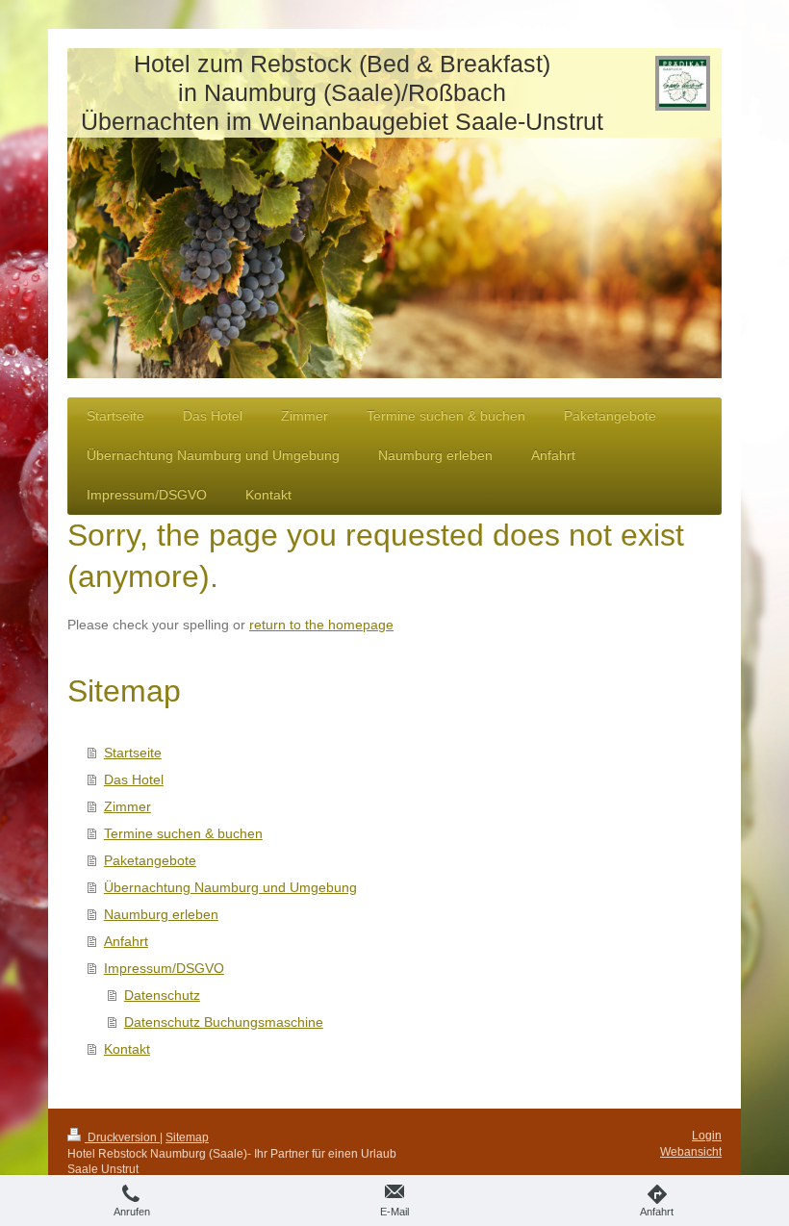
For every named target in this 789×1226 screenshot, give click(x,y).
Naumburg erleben (161, 914)
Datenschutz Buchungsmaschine (223, 1022)
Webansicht (691, 1152)
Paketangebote (150, 860)
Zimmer (127, 806)
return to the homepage (321, 624)
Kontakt (127, 1049)
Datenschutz (162, 995)
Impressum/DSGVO (164, 968)
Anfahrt (126, 941)
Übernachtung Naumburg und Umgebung (230, 887)
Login (707, 1135)
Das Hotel (134, 779)
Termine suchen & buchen (183, 833)
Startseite (133, 752)
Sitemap (187, 1137)
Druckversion (122, 1137)
